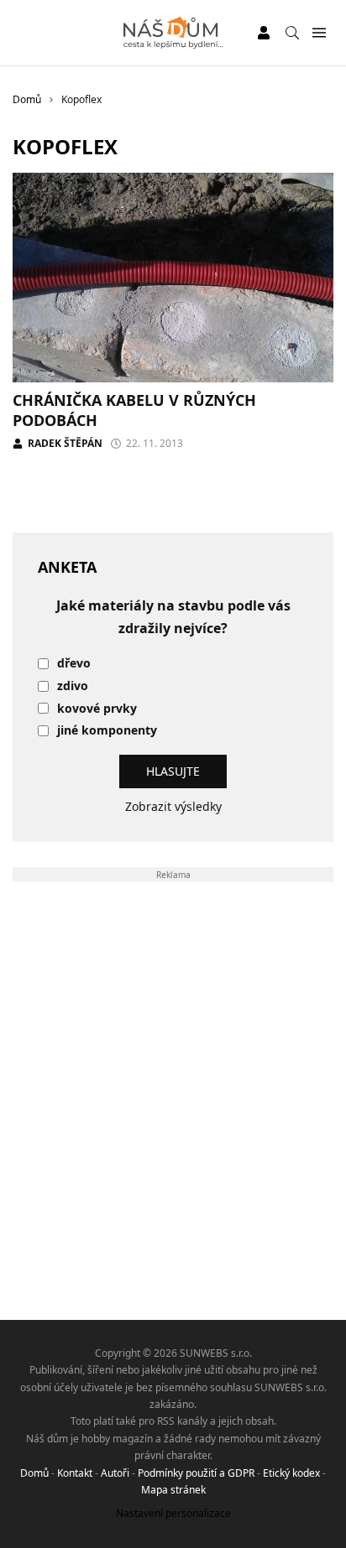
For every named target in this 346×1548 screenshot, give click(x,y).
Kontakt (74, 1473)
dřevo (74, 664)
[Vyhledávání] (292, 32)
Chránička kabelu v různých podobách (134, 409)
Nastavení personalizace (173, 1513)
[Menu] (318, 33)
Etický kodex (291, 1473)
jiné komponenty (107, 731)
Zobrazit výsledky (173, 806)
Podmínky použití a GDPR (196, 1473)
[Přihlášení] (263, 32)
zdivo (72, 686)
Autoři (115, 1473)
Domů (34, 1473)
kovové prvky (97, 709)
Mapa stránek (173, 1490)
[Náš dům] (173, 33)
